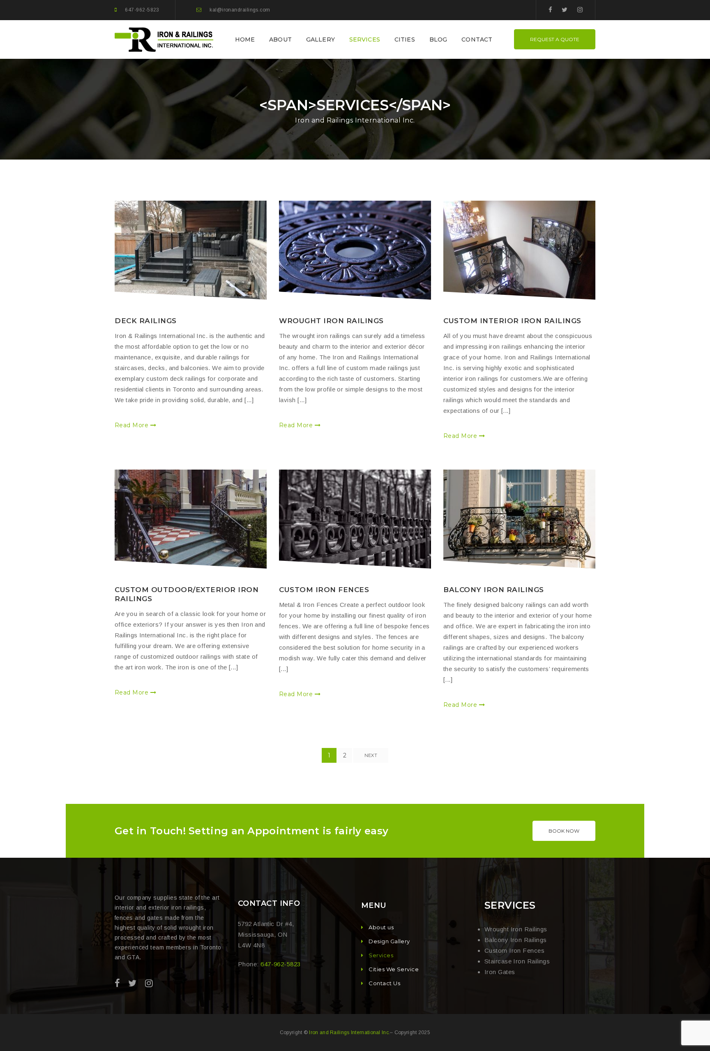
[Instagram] (580, 9)
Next (370, 755)
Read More (132, 425)
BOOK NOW (564, 831)
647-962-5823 (142, 10)
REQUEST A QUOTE (554, 39)
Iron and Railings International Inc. (349, 1032)
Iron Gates (499, 971)
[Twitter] (564, 9)
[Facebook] (550, 9)
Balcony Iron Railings (493, 590)
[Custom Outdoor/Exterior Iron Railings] (191, 519)
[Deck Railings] (191, 250)
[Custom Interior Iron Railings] (519, 250)
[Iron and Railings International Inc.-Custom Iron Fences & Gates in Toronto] (165, 38)
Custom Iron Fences (324, 590)
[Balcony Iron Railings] (519, 519)
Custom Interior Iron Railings (512, 321)
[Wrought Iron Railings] (355, 250)
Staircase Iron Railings (517, 961)
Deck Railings (146, 321)
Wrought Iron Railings (331, 321)
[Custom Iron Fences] (355, 519)
